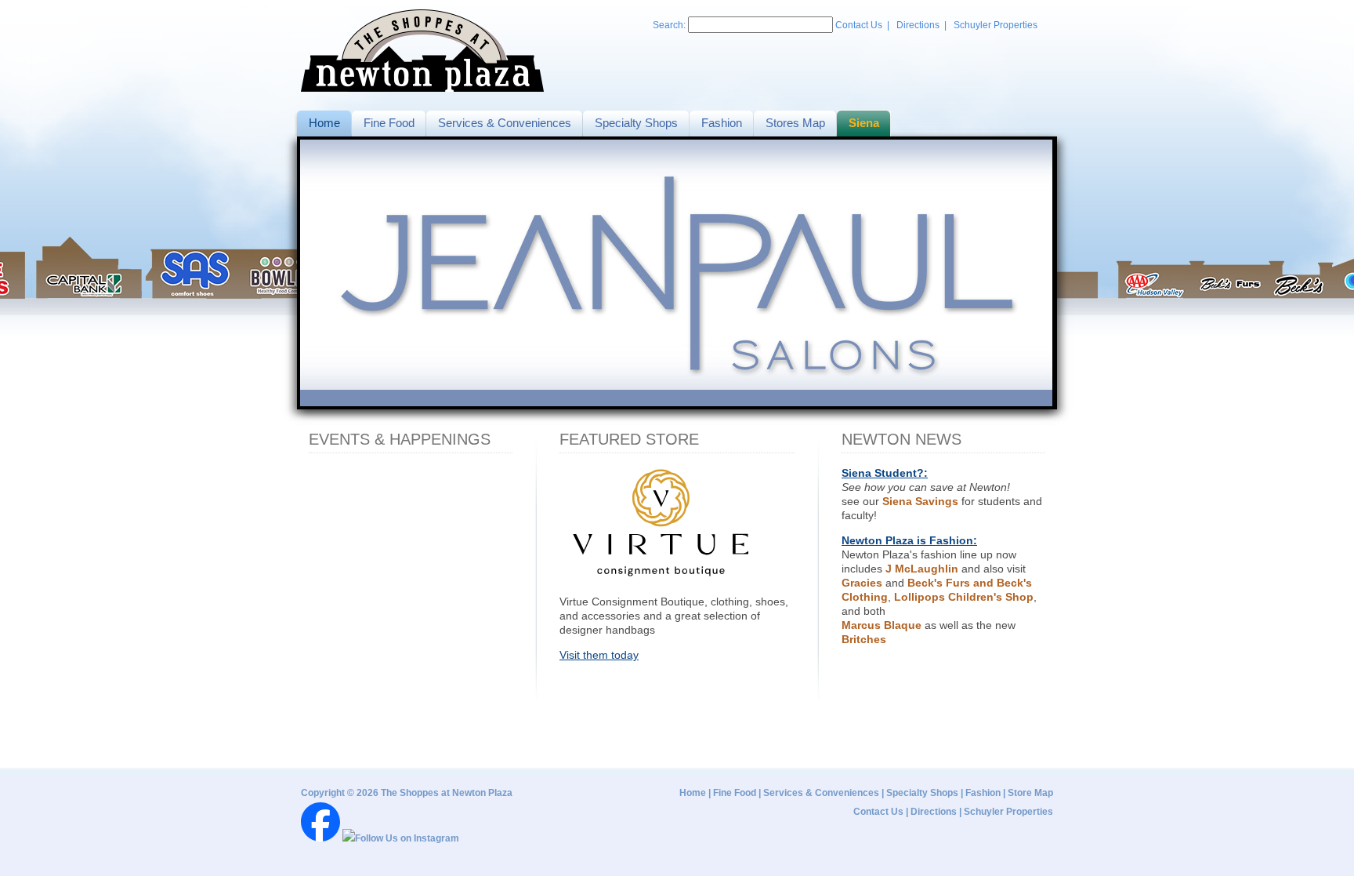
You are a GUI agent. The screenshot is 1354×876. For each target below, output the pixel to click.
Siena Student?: (885, 473)
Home (692, 792)
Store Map (1030, 792)
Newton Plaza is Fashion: (909, 540)
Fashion (983, 792)
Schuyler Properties (995, 25)
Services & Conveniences (821, 792)
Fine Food (734, 792)
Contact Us (858, 25)
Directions (917, 25)
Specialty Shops (922, 792)
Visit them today (599, 655)
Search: (670, 25)
